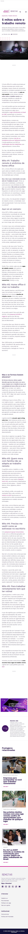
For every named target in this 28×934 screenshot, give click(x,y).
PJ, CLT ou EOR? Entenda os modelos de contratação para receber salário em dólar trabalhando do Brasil (13, 854)
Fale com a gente (5, 905)
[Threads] (9, 886)
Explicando (5, 15)
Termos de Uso (5, 914)
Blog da (5, 11)
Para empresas (5, 900)
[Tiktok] (16, 886)
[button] (20, 12)
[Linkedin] (2, 886)
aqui (3, 666)
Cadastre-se (4, 898)
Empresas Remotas (7, 775)
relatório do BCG (6, 495)
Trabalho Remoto (12, 15)
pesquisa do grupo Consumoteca (14, 532)
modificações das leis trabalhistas (11, 144)
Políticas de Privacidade (7, 916)
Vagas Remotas (13, 809)
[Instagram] (6, 886)
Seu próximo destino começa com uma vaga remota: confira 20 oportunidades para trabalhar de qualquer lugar (13, 816)
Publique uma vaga (6, 903)
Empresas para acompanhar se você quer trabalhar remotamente (12, 780)
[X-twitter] (12, 886)
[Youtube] (19, 886)
